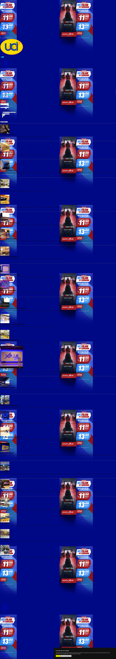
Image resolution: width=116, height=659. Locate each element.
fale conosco (6, 3)
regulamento (6, 101)
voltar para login (2, 108)
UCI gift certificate (6, 28)
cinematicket (6, 653)
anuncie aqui (6, 2)
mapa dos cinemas (6, 14)
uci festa (3, 25)
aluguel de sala (6, 654)
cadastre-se (5, 31)
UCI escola (5, 29)
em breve (5, 70)
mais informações (4, 138)
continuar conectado (4, 105)
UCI (2, 1)
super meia (5, 22)
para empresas (4, 90)
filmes (3, 66)
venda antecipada (6, 9)
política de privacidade (7, 5)
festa (4, 89)
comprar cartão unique (7, 96)
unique (3, 30)
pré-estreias (5, 10)
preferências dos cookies (5, 606)
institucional (5, 74)
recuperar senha (2, 106)
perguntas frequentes (7, 35)
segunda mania (6, 85)
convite (5, 65)
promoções (3, 21)
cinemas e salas (4, 13)
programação (9, 74)
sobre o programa (6, 33)
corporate (5, 27)
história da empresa (6, 61)
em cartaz (5, 12)
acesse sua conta (6, 32)
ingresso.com (6, 7)
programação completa (5, 175)
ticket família (6, 23)
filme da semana (6, 24)
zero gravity (5, 19)
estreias (5, 11)
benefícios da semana (7, 34)
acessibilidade (6, 6)
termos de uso (6, 4)
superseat (5, 18)
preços (5, 20)
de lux (5, 15)
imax (4, 16)
